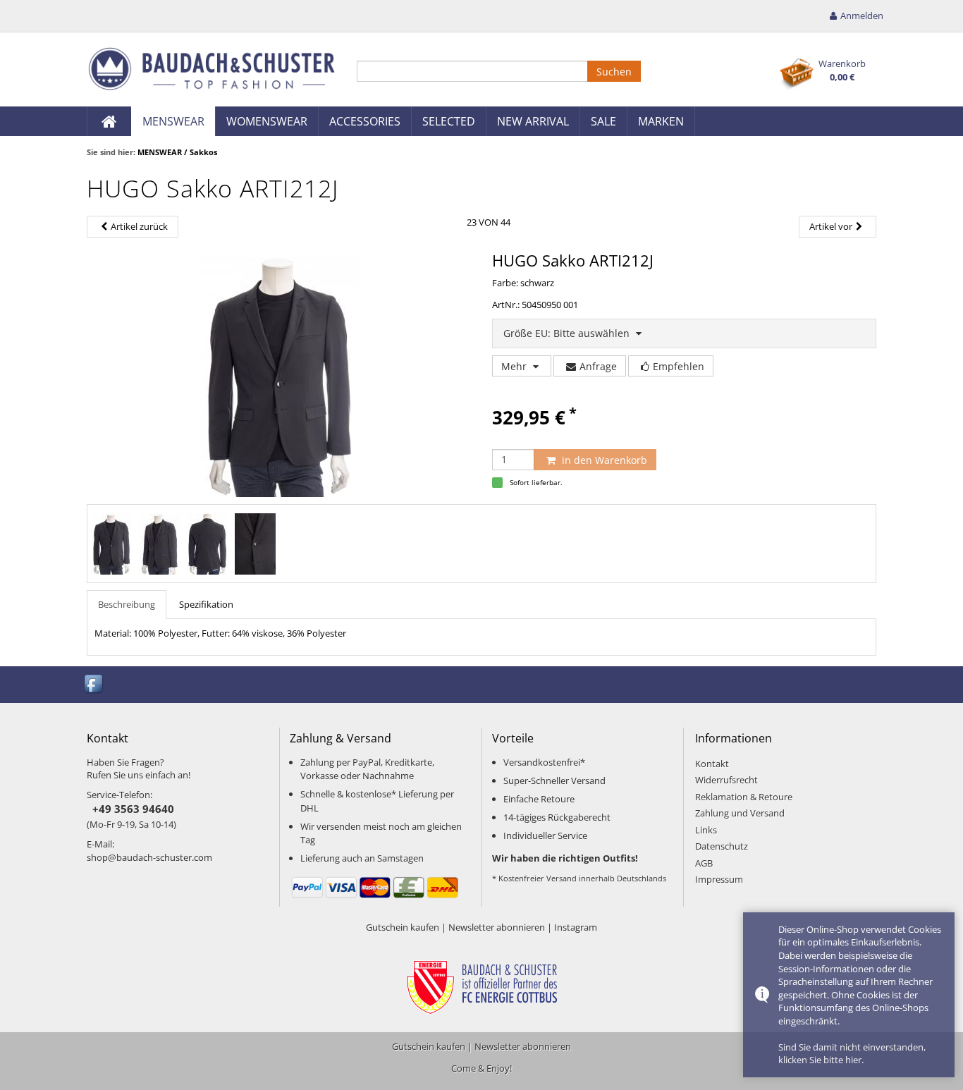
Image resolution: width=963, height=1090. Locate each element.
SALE (603, 121)
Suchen (614, 71)
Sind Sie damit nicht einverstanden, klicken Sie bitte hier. (852, 1054)
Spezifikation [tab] (206, 604)
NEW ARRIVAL (533, 121)
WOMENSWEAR (266, 121)
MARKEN (661, 121)
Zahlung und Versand (740, 813)
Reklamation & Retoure (743, 796)
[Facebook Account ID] (94, 683)
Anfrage (598, 366)
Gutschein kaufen (402, 927)
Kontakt (712, 763)
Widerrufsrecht (726, 779)
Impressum (719, 879)
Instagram (575, 927)
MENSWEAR (173, 121)
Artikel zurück (139, 226)
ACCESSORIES (364, 121)
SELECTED (448, 121)
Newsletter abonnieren (496, 927)
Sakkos (203, 152)
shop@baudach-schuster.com (149, 857)
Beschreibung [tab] (126, 604)
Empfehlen (678, 366)
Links (706, 829)
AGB (704, 863)
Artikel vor (830, 226)
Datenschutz (721, 846)
